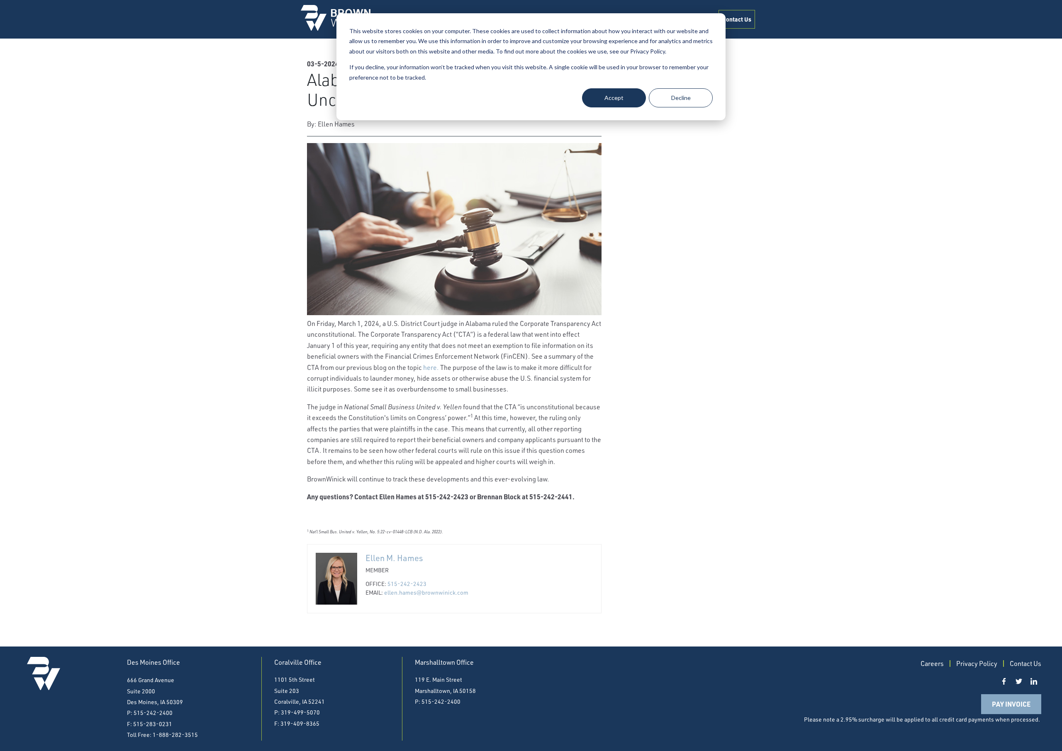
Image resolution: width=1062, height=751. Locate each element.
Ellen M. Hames (394, 558)
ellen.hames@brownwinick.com (426, 592)
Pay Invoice (1011, 704)
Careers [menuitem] (932, 663)
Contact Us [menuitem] (736, 19)
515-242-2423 (406, 583)
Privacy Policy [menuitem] (976, 663)
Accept (614, 97)
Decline (681, 97)
